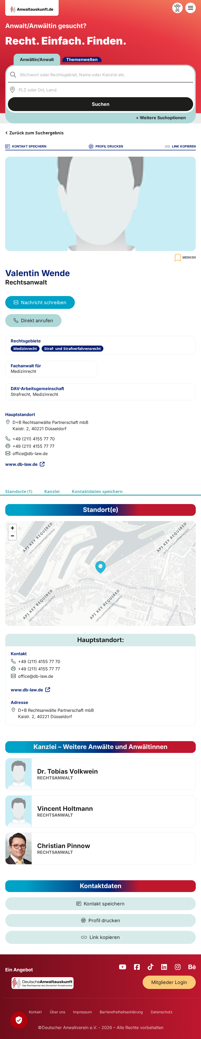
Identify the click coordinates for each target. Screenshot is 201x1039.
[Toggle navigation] (190, 8)
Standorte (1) (18, 491)
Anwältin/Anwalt (37, 59)
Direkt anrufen (37, 320)
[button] (100, 567)
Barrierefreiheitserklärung (121, 1012)
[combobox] (100, 75)
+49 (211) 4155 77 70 (34, 438)
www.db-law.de (21, 464)
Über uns (57, 1012)
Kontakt (35, 1012)
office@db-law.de (30, 453)
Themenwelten (82, 59)
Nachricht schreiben (43, 302)
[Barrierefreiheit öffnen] (177, 8)
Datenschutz (161, 1012)
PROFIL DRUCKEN (109, 146)
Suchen (100, 104)
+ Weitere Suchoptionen (161, 117)
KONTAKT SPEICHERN (29, 146)
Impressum (82, 1012)
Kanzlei (52, 491)
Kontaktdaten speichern (97, 491)
